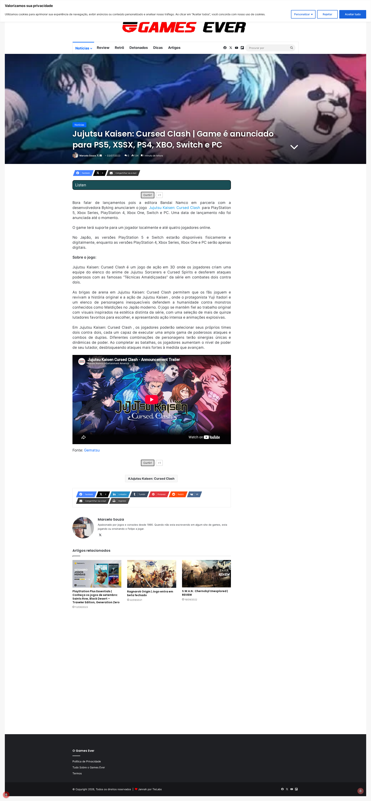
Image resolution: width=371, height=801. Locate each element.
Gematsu (92, 450)
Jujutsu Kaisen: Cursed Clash (152, 478)
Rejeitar (327, 14)
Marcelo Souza (87, 155)
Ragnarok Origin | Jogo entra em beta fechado (150, 593)
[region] (185, 11)
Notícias (82, 48)
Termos (77, 773)
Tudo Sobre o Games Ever (88, 767)
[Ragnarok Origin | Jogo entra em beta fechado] (151, 574)
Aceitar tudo (353, 14)
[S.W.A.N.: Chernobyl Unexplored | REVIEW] (206, 573)
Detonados (138, 48)
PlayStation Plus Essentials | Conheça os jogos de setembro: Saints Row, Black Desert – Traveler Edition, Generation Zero (96, 596)
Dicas (158, 48)
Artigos (174, 48)
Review (103, 48)
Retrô (119, 48)
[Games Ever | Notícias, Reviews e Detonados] (163, 27)
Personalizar (302, 14)
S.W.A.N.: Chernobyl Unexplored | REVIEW (205, 593)
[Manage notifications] (360, 791)
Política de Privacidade (86, 761)
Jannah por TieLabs (150, 789)
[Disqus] (151, 671)
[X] (100, 535)
